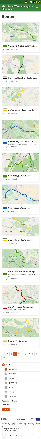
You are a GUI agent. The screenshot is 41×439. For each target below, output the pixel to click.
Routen (9, 364)
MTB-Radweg (13, 396)
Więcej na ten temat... (10, 431)
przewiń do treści (17, 1)
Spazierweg (12, 383)
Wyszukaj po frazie (9, 401)
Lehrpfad (11, 387)
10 (4, 358)
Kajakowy (11, 378)
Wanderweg (13, 369)
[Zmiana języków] (26, 2)
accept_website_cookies (14, 435)
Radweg (11, 392)
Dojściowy (12, 374)
